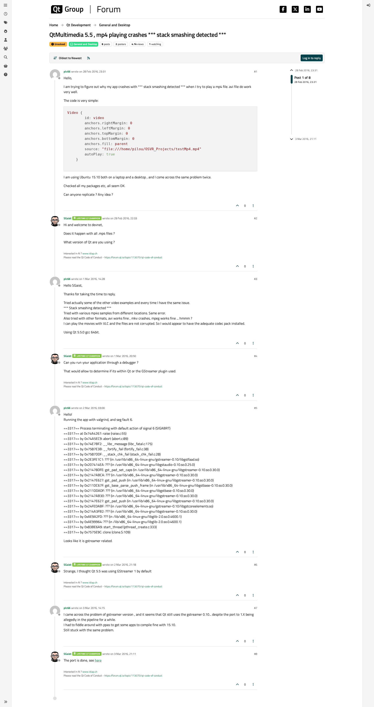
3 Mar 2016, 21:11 (125, 654)
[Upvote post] (237, 205)
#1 (255, 71)
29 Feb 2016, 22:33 (125, 218)
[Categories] (6, 5)
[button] (6, 701)
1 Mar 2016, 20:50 (125, 356)
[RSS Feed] (88, 58)
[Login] (368, 5)
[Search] (6, 57)
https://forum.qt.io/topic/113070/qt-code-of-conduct (133, 257)
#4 (255, 356)
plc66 (67, 71)
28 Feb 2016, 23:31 (94, 71)
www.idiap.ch (89, 253)
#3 (255, 279)
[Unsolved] (6, 74)
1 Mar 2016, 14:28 (94, 279)
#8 (255, 654)
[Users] (6, 39)
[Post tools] (253, 205)
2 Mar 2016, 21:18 (125, 564)
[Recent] (6, 13)
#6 (255, 564)
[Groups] (6, 48)
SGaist (67, 218)
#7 (255, 608)
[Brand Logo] (85, 9)
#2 (255, 218)
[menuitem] (368, 5)
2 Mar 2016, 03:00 (94, 408)
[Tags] (6, 22)
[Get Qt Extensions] (6, 65)
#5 (255, 408)
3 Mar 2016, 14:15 (94, 608)
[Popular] (6, 31)
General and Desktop (85, 44)
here (98, 660)
